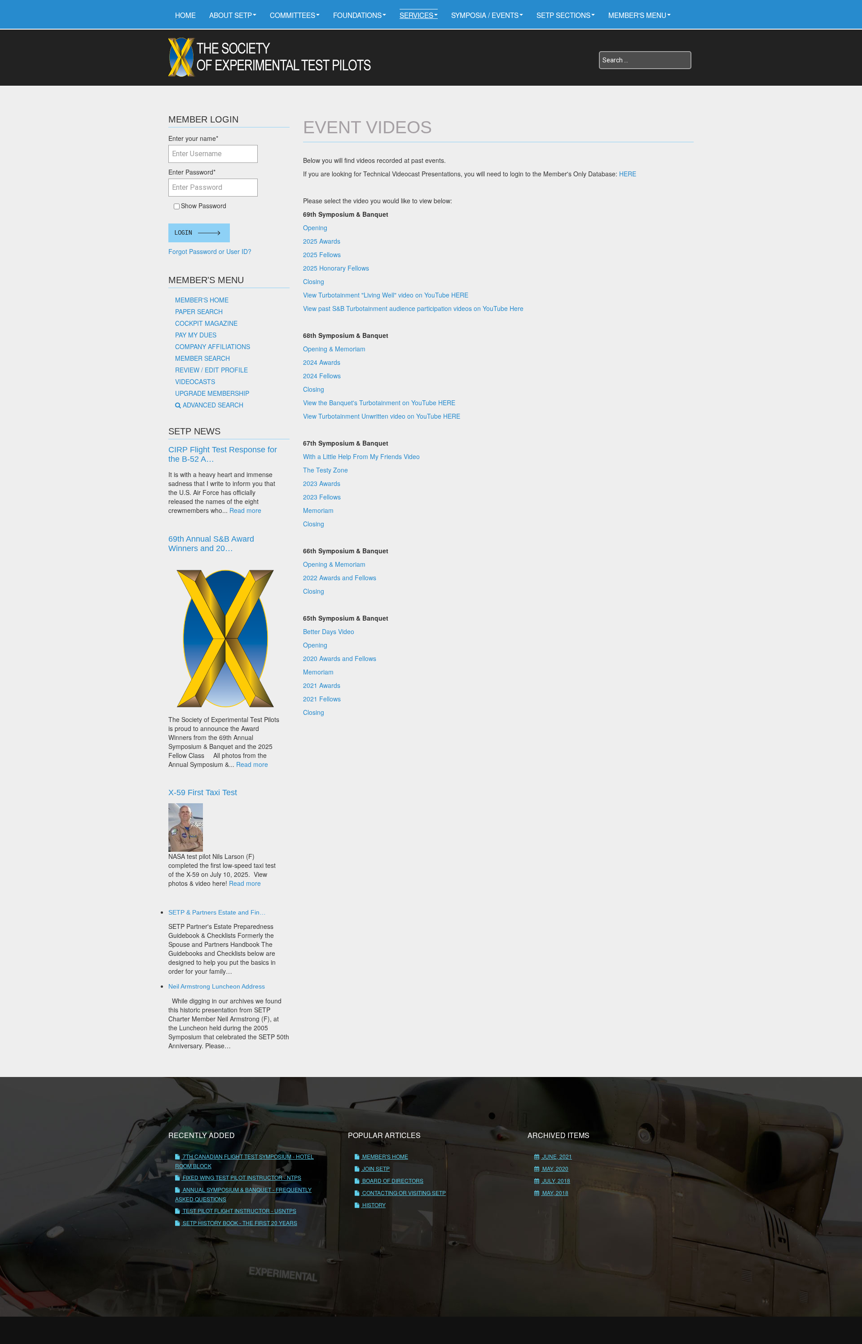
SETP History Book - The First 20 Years (239, 1222)
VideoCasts (195, 381)
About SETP (230, 15)
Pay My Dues (195, 334)
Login (183, 232)
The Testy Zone (325, 469)
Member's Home (202, 299)
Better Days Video (328, 631)
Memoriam (319, 510)
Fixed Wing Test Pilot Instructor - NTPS (241, 1177)
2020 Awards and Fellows (339, 658)
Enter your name (193, 138)
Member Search (202, 358)
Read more (245, 510)
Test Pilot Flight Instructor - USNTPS (238, 1210)
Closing (313, 281)
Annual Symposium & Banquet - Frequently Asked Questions (243, 1194)
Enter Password (192, 171)
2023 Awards (321, 483)
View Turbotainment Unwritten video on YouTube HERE (381, 416)
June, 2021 (556, 1156)
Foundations (357, 15)
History (373, 1204)
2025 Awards (321, 240)
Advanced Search (213, 404)
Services (416, 15)
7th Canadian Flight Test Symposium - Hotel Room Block (244, 1160)
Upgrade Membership (212, 393)
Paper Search (199, 311)
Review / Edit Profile (211, 369)
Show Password (201, 205)
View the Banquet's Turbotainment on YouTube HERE (379, 402)
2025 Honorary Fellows (336, 267)
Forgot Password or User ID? (209, 251)
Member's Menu (637, 15)
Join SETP (375, 1168)
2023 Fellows (322, 496)
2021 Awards (321, 685)
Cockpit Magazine (206, 323)
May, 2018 (554, 1192)
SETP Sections (563, 15)
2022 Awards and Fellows (339, 577)
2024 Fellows (322, 375)
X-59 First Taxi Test (202, 792)
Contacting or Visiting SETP (403, 1192)
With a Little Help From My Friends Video (361, 456)
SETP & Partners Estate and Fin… (217, 912)
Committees (292, 15)
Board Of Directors (392, 1180)
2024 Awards (321, 362)
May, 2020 (554, 1168)
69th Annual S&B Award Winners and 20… (211, 543)
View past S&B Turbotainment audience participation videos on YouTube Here (413, 308)
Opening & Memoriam (334, 348)
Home (185, 15)
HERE (627, 173)
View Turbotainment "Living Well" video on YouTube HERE (385, 294)
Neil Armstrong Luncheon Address (216, 986)
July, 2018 (555, 1180)
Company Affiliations (212, 346)
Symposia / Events (485, 15)
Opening (315, 227)
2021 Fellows (322, 698)
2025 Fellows (322, 254)
